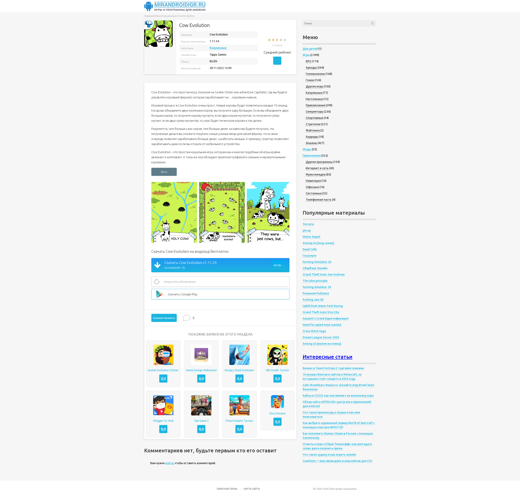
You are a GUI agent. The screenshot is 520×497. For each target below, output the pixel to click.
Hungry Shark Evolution (239, 370)
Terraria (308, 224)
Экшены (311, 143)
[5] (285, 40)
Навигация (313, 180)
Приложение (312, 155)
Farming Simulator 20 (317, 262)
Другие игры (314, 86)
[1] (269, 40)
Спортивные (314, 117)
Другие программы (319, 162)
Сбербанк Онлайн (315, 268)
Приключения (315, 105)
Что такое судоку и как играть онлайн (329, 454)
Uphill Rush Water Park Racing (323, 306)
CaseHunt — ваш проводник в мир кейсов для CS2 (337, 461)
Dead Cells (310, 249)
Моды (307, 149)
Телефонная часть (319, 199)
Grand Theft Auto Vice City (321, 312)
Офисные (312, 187)
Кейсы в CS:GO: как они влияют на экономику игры (338, 395)
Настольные (314, 99)
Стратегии (313, 124)
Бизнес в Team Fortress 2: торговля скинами (333, 368)
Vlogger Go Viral (163, 420)
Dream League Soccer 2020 (321, 337)
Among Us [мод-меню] (318, 243)
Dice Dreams (278, 413)
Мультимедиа (316, 174)
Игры (306, 55)
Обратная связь (227, 488)
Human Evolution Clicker (163, 370)
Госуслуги (309, 255)
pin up (307, 230)
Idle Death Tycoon (277, 370)
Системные (314, 193)
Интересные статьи (327, 357)
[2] (273, 40)
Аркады (311, 67)
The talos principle (315, 280)
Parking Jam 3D (313, 299)
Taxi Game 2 (201, 420)
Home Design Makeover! (201, 370)
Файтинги (313, 130)
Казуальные (218, 47)
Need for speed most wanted (322, 324)
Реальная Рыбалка (316, 293)
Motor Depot (311, 236)
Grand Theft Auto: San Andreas (323, 274)
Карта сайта (252, 488)
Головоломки (315, 73)
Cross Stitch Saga (314, 331)
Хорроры (312, 136)
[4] (281, 40)
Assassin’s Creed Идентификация (325, 318)
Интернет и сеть (317, 168)
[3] (277, 40)
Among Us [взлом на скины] (322, 343)
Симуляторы (315, 111)
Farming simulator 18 (317, 287)
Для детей (310, 48)
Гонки (310, 80)
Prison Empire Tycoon (239, 420)
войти (169, 463)
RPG (308, 61)
